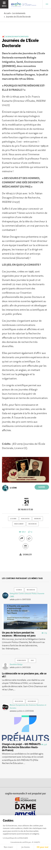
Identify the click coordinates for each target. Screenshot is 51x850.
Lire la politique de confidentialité (15, 838)
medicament (19, 524)
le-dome (13, 519)
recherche (32, 524)
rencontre (25, 519)
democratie (21, 661)
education (19, 701)
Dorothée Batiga (16, 664)
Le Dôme (13, 488)
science (19, 590)
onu (32, 661)
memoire (37, 519)
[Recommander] (29, 538)
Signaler (27, 554)
